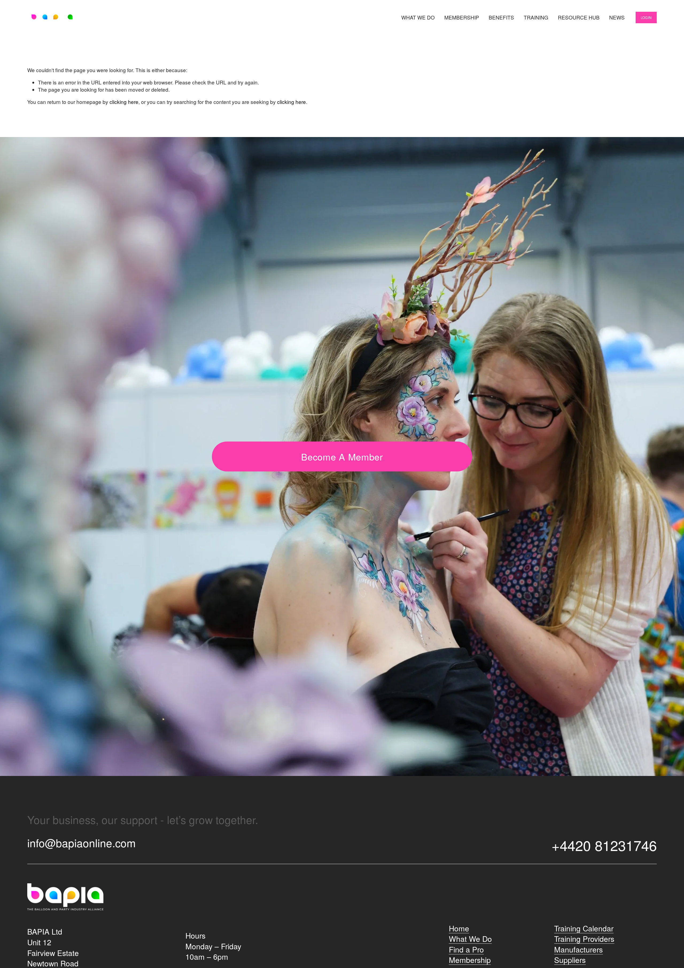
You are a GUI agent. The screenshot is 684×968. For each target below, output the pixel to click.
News (617, 17)
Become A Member (342, 456)
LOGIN (646, 17)
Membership (461, 17)
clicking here (124, 101)
